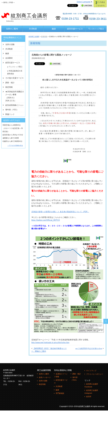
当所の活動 (9, 44)
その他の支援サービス (14, 78)
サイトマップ (91, 371)
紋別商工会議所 (27, 17)
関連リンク (9, 114)
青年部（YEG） (11, 110)
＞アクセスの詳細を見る (15, 145)
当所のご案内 (12, 29)
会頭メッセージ (45, 377)
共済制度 (33, 29)
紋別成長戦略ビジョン (14, 105)
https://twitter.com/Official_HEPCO (45, 220)
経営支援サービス (75, 29)
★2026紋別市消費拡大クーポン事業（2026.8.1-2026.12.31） (14, 96)
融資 (54, 29)
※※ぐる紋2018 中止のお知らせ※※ (88, 348)
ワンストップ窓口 (96, 29)
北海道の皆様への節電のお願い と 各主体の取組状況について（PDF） (60, 212)
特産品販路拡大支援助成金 (14, 72)
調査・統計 (9, 83)
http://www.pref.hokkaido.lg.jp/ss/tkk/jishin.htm (50, 343)
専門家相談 (60, 393)
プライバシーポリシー (94, 374)
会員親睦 (9, 58)
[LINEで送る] (87, 6)
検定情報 (9, 87)
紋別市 (88, 397)
